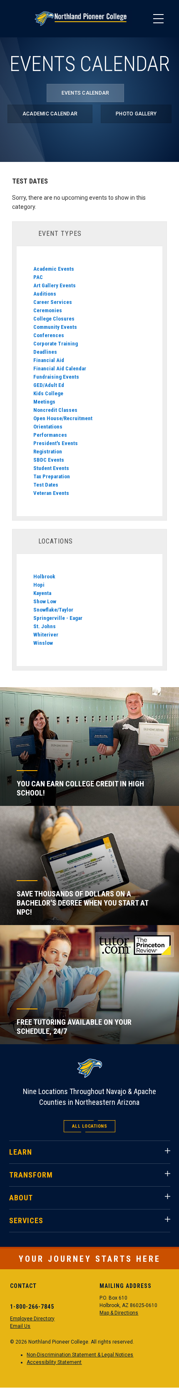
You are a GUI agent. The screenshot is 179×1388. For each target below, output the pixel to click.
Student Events (51, 468)
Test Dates (45, 485)
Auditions (44, 294)
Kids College (48, 393)
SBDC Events (48, 460)
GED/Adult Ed (48, 385)
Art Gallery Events (54, 285)
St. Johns (44, 626)
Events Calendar (85, 93)
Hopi (39, 585)
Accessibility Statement (54, 1362)
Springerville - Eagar (57, 618)
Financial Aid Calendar (59, 368)
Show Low (44, 601)
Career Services (52, 302)
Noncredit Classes (55, 410)
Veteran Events (51, 493)
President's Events (55, 443)
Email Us (20, 1326)
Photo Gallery (136, 114)
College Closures (54, 319)
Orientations (47, 426)
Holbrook (44, 576)
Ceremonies (47, 310)
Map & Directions (118, 1313)
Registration (47, 451)
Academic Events (53, 269)
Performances (50, 435)
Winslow (43, 643)
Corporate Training (55, 343)
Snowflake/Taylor (53, 610)
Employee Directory (32, 1319)
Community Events (55, 327)
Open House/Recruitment (62, 418)
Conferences (48, 335)
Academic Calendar (49, 114)
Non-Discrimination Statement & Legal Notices (80, 1355)
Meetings (44, 402)
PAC (38, 277)
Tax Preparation (51, 476)
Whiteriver (45, 635)
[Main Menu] (158, 18)
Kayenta (42, 593)
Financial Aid (48, 360)
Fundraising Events (56, 377)
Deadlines (45, 352)
